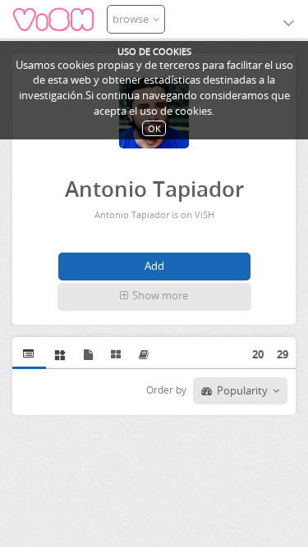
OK (154, 128)
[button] (154, 297)
